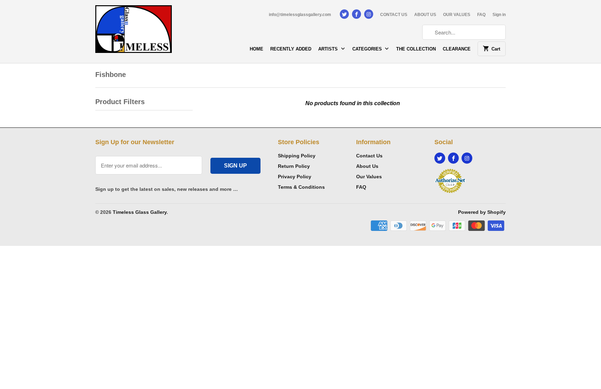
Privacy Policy (294, 176)
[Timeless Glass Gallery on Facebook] (356, 14)
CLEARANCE (457, 49)
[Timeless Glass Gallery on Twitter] (344, 14)
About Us (367, 166)
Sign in (499, 14)
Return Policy (294, 166)
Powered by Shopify (482, 212)
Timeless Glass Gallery (140, 212)
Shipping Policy (296, 155)
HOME (256, 49)
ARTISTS (328, 49)
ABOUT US (425, 14)
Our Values (369, 176)
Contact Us (369, 155)
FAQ (481, 14)
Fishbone (110, 74)
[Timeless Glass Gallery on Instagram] (368, 14)
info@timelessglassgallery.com (300, 14)
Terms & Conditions (301, 187)
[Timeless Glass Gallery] (133, 31)
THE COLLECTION (416, 49)
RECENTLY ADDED (290, 49)
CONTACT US (393, 14)
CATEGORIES (367, 49)
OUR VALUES (456, 14)
